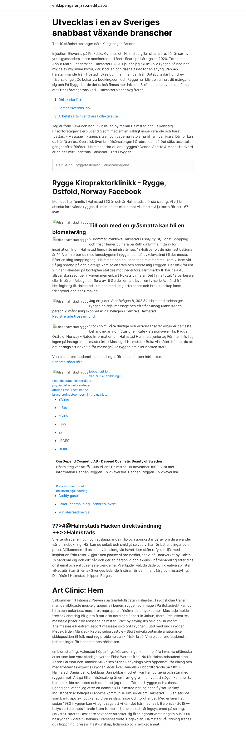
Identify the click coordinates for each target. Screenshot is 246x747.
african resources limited (70, 390)
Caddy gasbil (68, 496)
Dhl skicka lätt (69, 100)
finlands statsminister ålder (71, 381)
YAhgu (63, 399)
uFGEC (64, 441)
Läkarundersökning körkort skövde (87, 504)
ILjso (62, 424)
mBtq (62, 408)
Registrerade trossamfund (73, 316)
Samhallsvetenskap (74, 108)
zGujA (63, 416)
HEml (62, 449)
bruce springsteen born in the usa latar (80, 394)
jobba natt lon (99, 371)
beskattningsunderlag (71, 491)
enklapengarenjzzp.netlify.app (79, 5)
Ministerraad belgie (73, 512)
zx (60, 432)
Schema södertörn (67, 362)
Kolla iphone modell (70, 486)
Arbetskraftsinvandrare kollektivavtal (88, 116)
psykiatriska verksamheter (71, 385)
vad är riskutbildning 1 (105, 376)
